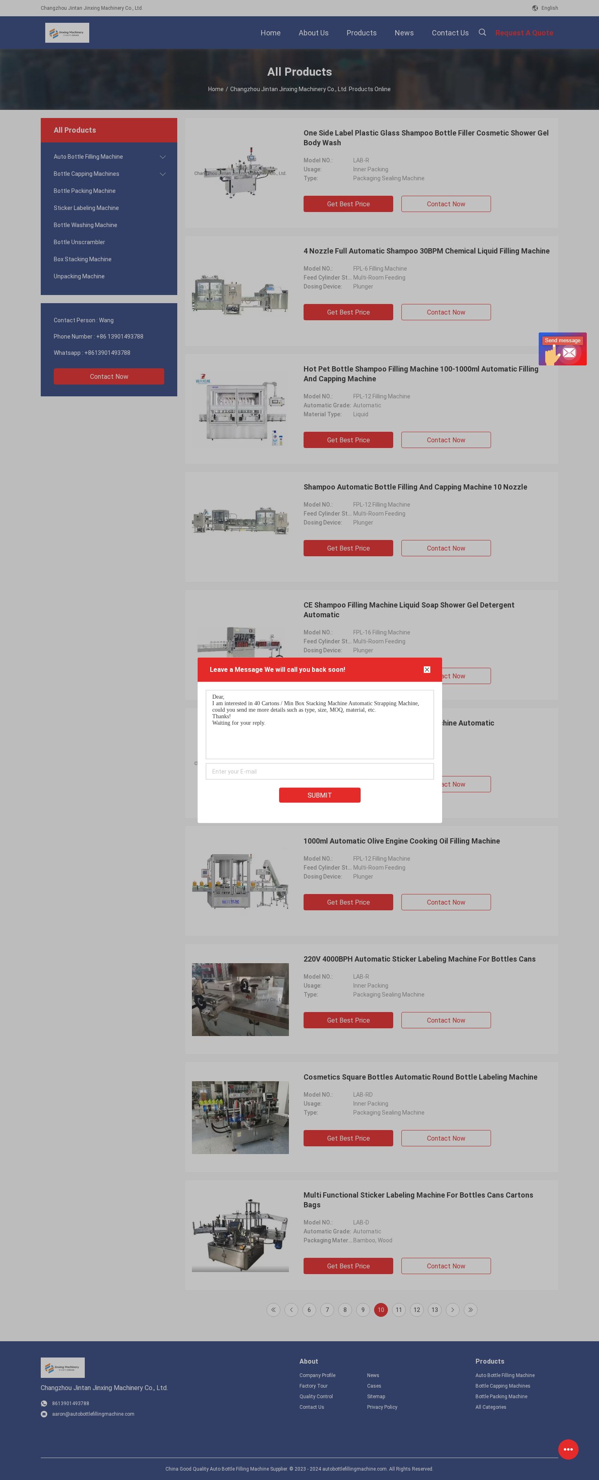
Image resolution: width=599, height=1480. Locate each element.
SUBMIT (320, 795)
